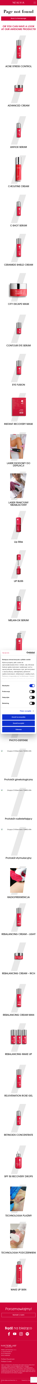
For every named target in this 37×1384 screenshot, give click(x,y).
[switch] (32, 691)
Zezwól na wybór (18, 723)
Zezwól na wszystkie (18, 717)
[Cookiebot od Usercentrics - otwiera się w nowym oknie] (26, 653)
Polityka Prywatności (8, 1359)
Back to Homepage (18, 18)
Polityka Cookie (6, 1361)
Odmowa (19, 729)
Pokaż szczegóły (25, 711)
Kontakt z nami (18, 1315)
